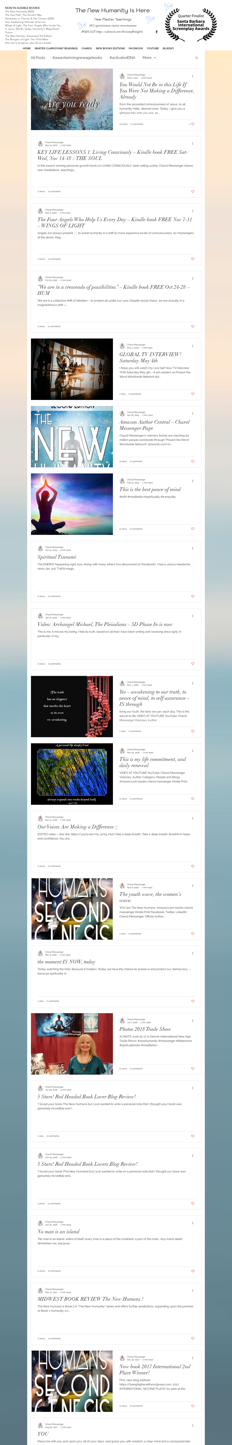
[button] (196, 58)
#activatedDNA (122, 57)
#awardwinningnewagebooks (77, 57)
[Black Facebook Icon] (157, 32)
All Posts (38, 57)
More (147, 57)
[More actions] (194, 76)
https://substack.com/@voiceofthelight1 (119, 32)
